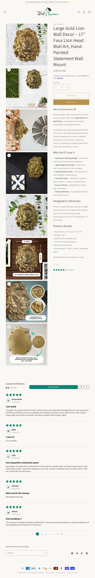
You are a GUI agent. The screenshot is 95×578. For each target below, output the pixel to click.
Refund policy (50, 572)
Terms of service (72, 572)
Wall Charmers (27, 572)
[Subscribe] (44, 553)
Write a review (53, 387)
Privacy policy (61, 572)
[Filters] (81, 387)
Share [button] (58, 264)
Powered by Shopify (38, 572)
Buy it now (71, 102)
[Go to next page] (62, 534)
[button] (4, 12)
